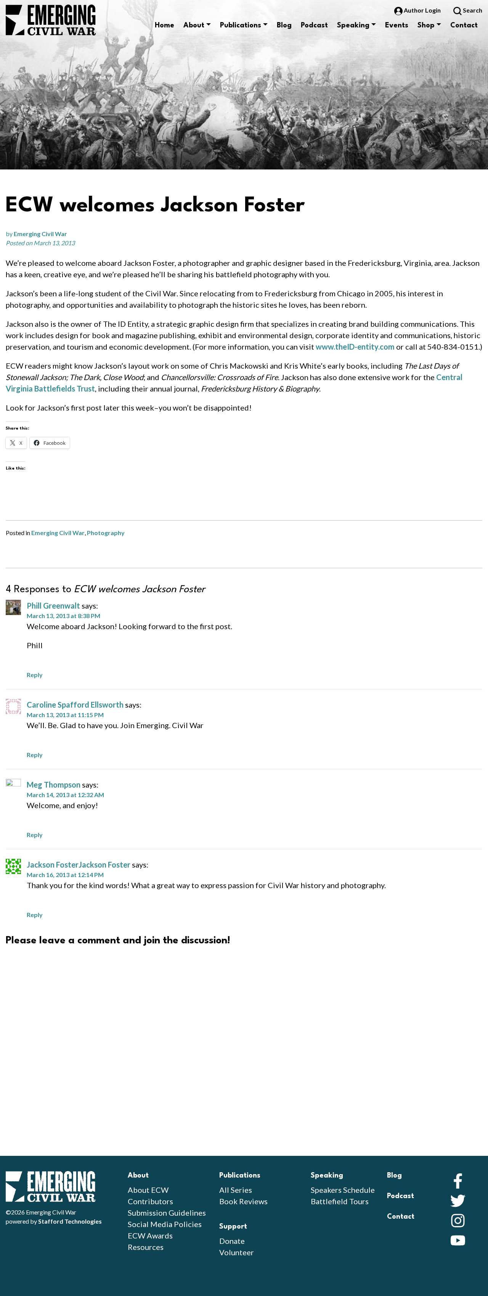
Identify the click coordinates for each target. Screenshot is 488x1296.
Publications (240, 25)
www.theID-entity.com (355, 346)
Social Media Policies (165, 1224)
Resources (146, 1246)
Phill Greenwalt (53, 605)
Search (472, 10)
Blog (284, 25)
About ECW (148, 1189)
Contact (464, 25)
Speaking (353, 25)
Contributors (150, 1201)
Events (396, 25)
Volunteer (236, 1252)
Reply (35, 674)
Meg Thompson (53, 784)
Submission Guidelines (167, 1212)
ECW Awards (150, 1235)
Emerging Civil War (40, 233)
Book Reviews (243, 1201)
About (193, 25)
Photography (106, 532)
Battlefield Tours (340, 1201)
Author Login (422, 10)
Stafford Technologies (70, 1221)
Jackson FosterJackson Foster (78, 864)
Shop (426, 25)
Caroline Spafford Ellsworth (75, 704)
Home (164, 25)
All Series (235, 1189)
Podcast (314, 25)
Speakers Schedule (343, 1189)
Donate (232, 1240)
